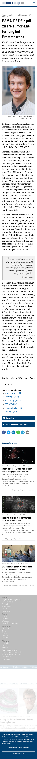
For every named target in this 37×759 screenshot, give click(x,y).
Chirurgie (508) (12, 396)
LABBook (5, 621)
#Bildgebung (15, 490)
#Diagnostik (23, 490)
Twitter (4, 631)
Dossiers (5, 616)
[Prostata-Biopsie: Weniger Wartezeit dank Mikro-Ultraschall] (18, 504)
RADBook (5, 618)
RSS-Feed (5, 637)
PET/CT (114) (11, 404)
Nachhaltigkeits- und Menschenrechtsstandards (11, 651)
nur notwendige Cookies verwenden (18, 748)
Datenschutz (6, 657)
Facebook (5, 629)
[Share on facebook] (4, 432)
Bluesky (5, 633)
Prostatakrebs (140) (14, 407)
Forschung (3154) (13, 400)
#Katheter (14, 586)
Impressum (6, 659)
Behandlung (6, 604)
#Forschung (31, 490)
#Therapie (31, 586)
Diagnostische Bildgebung (11, 599)
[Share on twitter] (8, 432)
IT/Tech (4, 608)
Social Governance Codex (11, 654)
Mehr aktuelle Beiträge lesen (16, 424)
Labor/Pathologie (8, 602)
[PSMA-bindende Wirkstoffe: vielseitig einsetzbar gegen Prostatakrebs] (18, 455)
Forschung (6, 611)
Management (7, 606)
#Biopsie (15, 539)
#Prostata (21, 539)
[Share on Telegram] (23, 432)
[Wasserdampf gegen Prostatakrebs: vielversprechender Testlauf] (18, 553)
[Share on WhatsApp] (18, 432)
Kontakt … (9, 418)
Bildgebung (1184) (13, 392)
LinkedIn (5, 635)
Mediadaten (6, 643)
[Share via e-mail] (27, 432)
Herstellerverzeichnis (9, 623)
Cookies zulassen (18, 753)
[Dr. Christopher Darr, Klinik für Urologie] (18, 90)
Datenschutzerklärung (15, 739)
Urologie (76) (11, 411)
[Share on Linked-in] (13, 432)
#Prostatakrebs (30, 539)
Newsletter (6, 645)
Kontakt (5, 648)
